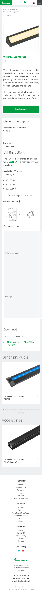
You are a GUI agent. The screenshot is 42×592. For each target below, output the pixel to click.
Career (21, 521)
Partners (21, 510)
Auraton (21, 541)
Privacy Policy (29, 589)
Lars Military (21, 535)
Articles (21, 495)
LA (25, 12)
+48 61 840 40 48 (22, 576)
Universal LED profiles (11, 12)
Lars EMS (21, 533)
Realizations (21, 487)
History (21, 507)
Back (8, 15)
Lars (5, 9)
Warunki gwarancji (21, 498)
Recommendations (21, 515)
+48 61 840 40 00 (22, 578)
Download (21, 490)
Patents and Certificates (21, 513)
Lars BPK (21, 538)
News (21, 493)
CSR (21, 518)
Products (13, 9)
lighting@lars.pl (24, 581)
